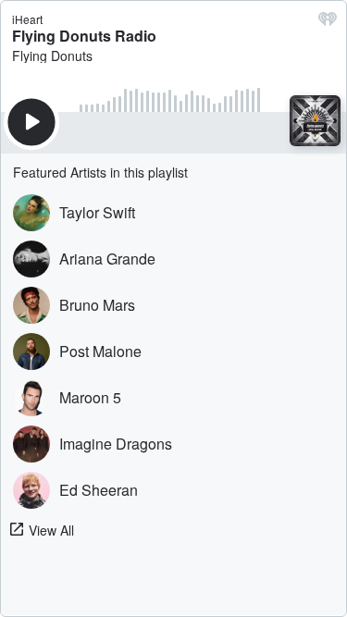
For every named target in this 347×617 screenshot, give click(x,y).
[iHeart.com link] (327, 23)
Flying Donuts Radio (84, 35)
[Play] (31, 122)
